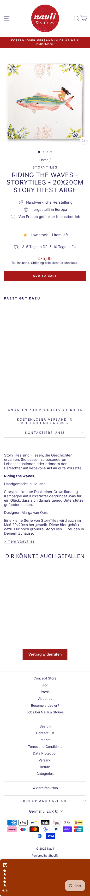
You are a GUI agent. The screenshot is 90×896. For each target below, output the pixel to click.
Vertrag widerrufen (45, 654)
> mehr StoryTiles (19, 541)
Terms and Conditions (45, 746)
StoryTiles (45, 167)
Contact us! (45, 733)
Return (45, 767)
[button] (45, 877)
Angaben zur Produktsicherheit (45, 410)
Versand (45, 760)
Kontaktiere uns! (45, 432)
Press (45, 692)
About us (45, 698)
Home (43, 160)
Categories (45, 773)
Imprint (45, 740)
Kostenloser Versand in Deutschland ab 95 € (45, 421)
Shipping (37, 263)
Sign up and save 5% (43, 801)
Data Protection (45, 753)
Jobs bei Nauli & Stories (45, 712)
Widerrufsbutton (45, 788)
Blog (45, 685)
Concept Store (45, 678)
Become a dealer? (45, 705)
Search (45, 726)
